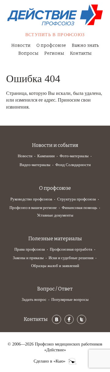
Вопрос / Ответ (55, 289)
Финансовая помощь (79, 207)
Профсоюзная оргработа (71, 249)
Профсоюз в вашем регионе (33, 207)
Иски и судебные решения (71, 258)
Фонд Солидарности (73, 164)
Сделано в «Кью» (49, 361)
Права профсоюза (29, 249)
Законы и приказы (28, 258)
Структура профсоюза (76, 199)
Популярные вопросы (70, 299)
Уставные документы (55, 215)
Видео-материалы (35, 164)
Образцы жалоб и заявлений (55, 265)
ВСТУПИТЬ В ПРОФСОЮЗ (55, 35)
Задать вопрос (34, 299)
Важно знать (85, 45)
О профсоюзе (51, 45)
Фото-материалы (74, 156)
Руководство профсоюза (31, 199)
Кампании (46, 156)
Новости (21, 45)
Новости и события (55, 145)
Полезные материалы (55, 239)
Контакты (81, 53)
